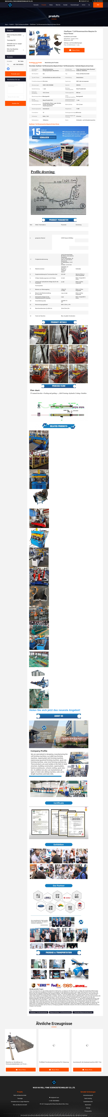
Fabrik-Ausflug (88, 1098)
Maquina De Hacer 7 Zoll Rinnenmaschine (60, 1012)
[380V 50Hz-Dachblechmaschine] (87, 1045)
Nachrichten (88, 1104)
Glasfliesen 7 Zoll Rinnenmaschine (38, 1012)
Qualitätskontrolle (88, 1101)
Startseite (36, 5)
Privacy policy (88, 1111)
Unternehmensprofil (88, 1095)
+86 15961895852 (98, 1)
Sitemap (88, 1108)
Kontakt (65, 5)
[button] (32, 55)
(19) (14, 44)
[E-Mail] (8, 69)
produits (11, 24)
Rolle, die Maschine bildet (21, 24)
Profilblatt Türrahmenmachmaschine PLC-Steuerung (20, 1062)
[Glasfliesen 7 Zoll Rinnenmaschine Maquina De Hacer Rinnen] (48, 43)
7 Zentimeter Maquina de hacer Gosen (83, 1012)
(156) (14, 36)
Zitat (98, 4)
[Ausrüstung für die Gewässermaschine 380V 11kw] (54, 1045)
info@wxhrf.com (85, 1)
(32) (11, 40)
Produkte (44, 5)
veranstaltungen (75, 5)
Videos (51, 5)
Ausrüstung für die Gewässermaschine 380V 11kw (54, 1062)
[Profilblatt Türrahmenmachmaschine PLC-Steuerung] (21, 1045)
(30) (12, 50)
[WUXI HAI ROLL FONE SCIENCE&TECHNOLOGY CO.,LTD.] (10, 5)
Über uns (58, 5)
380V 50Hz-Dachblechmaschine (87, 1062)
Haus (6, 24)
